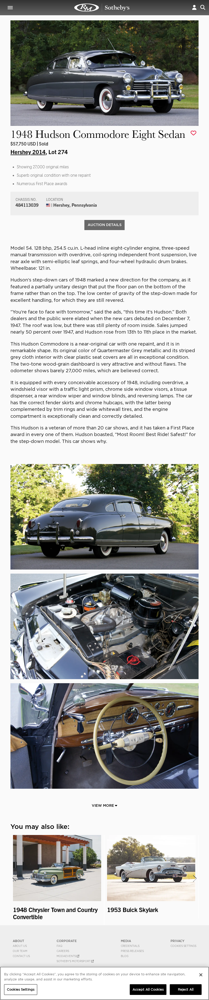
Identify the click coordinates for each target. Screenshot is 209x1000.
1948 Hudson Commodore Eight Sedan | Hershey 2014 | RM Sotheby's (102, 7)
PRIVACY (178, 941)
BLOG (124, 956)
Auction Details (105, 225)
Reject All (185, 989)
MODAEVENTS (67, 956)
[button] (194, 7)
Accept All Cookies (148, 989)
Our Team (20, 950)
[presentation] (13, 878)
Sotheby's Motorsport (74, 961)
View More (103, 805)
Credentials (130, 945)
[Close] (200, 974)
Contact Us (21, 956)
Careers (63, 950)
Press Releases (132, 950)
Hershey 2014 (28, 151)
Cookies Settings (183, 945)
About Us (20, 945)
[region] (104, 983)
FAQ (59, 945)
